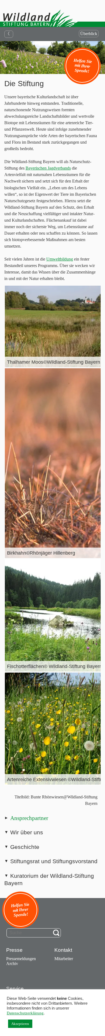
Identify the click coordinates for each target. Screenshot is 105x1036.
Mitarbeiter (63, 958)
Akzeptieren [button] (20, 1024)
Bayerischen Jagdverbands (48, 168)
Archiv (12, 963)
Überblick (88, 33)
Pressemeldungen (21, 958)
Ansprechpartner (29, 818)
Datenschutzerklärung (25, 1013)
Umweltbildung (59, 259)
